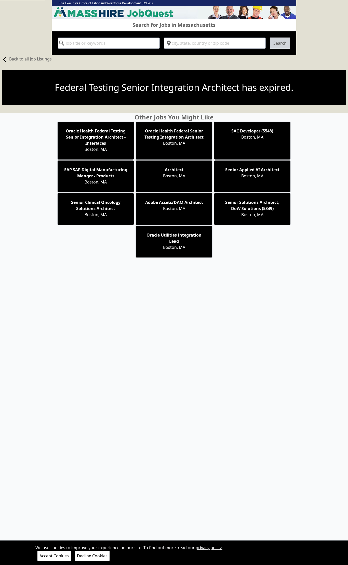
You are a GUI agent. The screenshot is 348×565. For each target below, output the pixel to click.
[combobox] (109, 43)
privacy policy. (209, 547)
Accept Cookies (54, 556)
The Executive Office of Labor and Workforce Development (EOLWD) (106, 3)
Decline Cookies (92, 556)
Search (280, 43)
